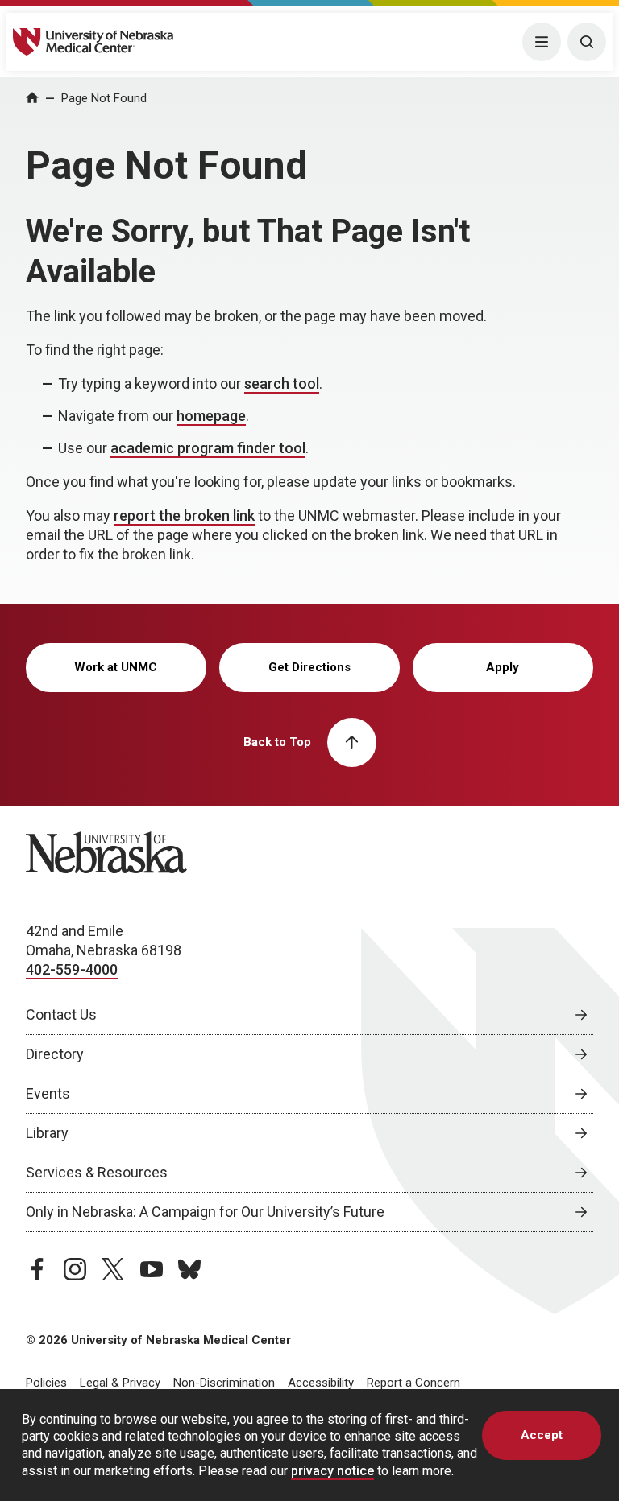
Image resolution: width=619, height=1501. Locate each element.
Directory (55, 1053)
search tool (281, 383)
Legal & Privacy (120, 1382)
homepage (211, 415)
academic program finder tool (207, 447)
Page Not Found (104, 98)
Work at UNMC (115, 667)
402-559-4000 (72, 969)
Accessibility (321, 1382)
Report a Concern (413, 1382)
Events (48, 1093)
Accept (542, 1435)
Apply (502, 667)
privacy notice (332, 1470)
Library (47, 1132)
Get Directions (309, 667)
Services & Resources (97, 1172)
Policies (46, 1382)
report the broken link (184, 515)
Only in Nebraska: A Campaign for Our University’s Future (205, 1211)
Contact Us (61, 1014)
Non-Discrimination (224, 1382)
